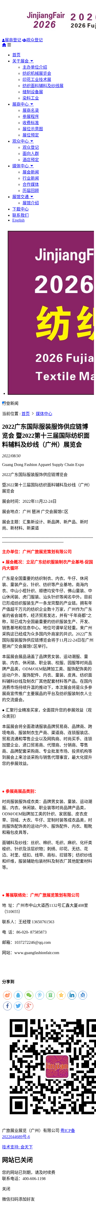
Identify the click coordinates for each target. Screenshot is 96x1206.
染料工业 (31, 98)
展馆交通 (21, 197)
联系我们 (20, 215)
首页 (16, 55)
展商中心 (21, 104)
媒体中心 (21, 166)
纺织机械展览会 (37, 73)
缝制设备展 (33, 92)
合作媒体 (31, 184)
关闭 (6, 1189)
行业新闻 (31, 178)
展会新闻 (31, 172)
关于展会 (21, 61)
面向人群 (31, 153)
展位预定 (31, 135)
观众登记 (34, 40)
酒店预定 (31, 160)
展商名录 (31, 110)
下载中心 (20, 209)
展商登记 (13, 40)
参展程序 (31, 116)
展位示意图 (33, 129)
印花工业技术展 (37, 79)
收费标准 (31, 123)
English (18, 220)
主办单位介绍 (35, 67)
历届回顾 (31, 190)
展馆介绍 (31, 203)
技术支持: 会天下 (17, 1147)
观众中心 (21, 141)
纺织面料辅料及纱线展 (43, 86)
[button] (3, 402)
